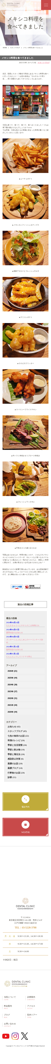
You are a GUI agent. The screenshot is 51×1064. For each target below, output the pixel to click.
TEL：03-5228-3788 (25, 927)
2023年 (12, 691)
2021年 (12, 705)
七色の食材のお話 (18, 736)
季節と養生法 (16, 754)
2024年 (12, 685)
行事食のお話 (16, 773)
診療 (12, 777)
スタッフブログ (15, 47)
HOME (5, 47)
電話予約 (25, 807)
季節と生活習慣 (17, 745)
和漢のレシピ (16, 740)
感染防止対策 (16, 759)
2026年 (12, 671)
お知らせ (14, 726)
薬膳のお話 (15, 763)
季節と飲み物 (16, 749)
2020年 (12, 712)
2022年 (12, 698)
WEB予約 (25, 832)
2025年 (12, 678)
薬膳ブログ (15, 768)
